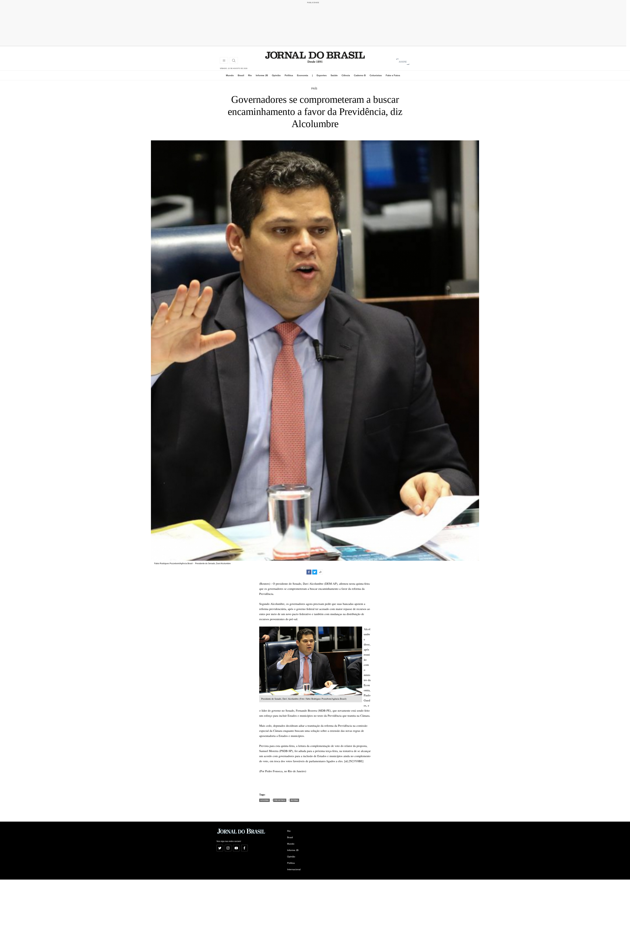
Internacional (294, 869)
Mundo (230, 75)
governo (264, 800)
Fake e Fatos (393, 75)
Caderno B (360, 75)
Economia (302, 75)
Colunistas (376, 75)
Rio (250, 75)
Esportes (322, 75)
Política (289, 75)
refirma (294, 800)
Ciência (346, 75)
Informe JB (262, 75)
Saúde (334, 75)
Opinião (276, 75)
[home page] (315, 55)
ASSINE (403, 61)
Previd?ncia (279, 800)
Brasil (241, 75)
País (314, 88)
